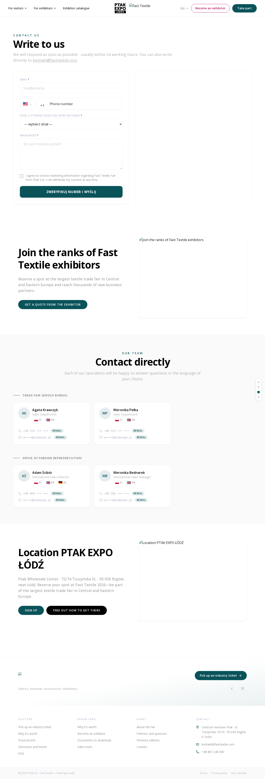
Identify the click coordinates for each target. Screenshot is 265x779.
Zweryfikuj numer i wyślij (71, 192)
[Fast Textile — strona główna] (132, 8)
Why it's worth (27, 734)
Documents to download (94, 740)
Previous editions (148, 740)
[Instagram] (242, 688)
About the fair (146, 727)
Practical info (27, 740)
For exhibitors (43, 8)
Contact (142, 747)
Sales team (84, 747)
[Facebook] (232, 688)
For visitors (15, 8)
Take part (244, 8)
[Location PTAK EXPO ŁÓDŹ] (258, 397)
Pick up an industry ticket (218, 675)
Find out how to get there (76, 610)
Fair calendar (239, 773)
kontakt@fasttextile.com (55, 60)
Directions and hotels (32, 747)
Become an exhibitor (210, 8)
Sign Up (31, 610)
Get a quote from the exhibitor (53, 304)
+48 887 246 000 (213, 752)
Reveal (57, 430)
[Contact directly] (258, 392)
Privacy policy (219, 773)
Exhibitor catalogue (76, 8)
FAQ (21, 753)
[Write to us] (258, 382)
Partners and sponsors (152, 734)
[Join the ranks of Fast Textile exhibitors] (258, 387)
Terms (203, 773)
